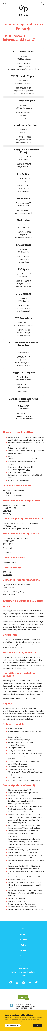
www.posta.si (7, 574)
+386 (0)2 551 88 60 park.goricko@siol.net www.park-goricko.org (23, 139)
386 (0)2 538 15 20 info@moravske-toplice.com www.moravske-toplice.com (24, 90)
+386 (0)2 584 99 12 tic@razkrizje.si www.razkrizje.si (23, 259)
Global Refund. (33, 698)
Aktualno (24, 934)
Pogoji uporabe (23, 965)
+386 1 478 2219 (9, 552)
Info (23, 929)
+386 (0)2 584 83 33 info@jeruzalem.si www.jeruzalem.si (23, 308)
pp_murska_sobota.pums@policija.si (16, 528)
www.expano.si (23, 391)
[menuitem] (23, 928)
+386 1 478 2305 (9, 541)
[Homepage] (23, 10)
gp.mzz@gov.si (8, 543)
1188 (16, 464)
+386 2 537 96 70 (9, 587)
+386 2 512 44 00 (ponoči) (12, 495)
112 (41, 440)
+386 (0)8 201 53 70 (23, 384)
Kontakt (23, 956)
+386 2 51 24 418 (9, 493)
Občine (23, 945)
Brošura (23, 950)
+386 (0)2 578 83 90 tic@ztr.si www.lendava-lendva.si (23, 235)
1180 (28, 469)
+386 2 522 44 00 (9, 526)
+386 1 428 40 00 (9, 508)
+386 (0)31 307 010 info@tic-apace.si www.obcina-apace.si (23, 284)
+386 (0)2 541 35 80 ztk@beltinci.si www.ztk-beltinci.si (23, 188)
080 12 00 (18, 453)
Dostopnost (23, 968)
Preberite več (11, 1025)
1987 (36, 459)
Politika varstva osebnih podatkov (23, 972)
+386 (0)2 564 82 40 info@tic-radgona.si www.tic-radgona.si (23, 115)
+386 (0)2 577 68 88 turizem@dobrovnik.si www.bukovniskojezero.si (24, 416)
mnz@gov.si (7, 510)
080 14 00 (7, 572)
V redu (37, 1025)
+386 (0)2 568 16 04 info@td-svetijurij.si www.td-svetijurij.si (23, 332)
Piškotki (23, 975)
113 (25, 448)
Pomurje (23, 939)
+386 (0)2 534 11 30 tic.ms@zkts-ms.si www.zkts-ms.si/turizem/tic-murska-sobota (23, 66)
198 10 (24, 472)
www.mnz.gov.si (8, 513)
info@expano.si (23, 387)
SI (3, 3)
